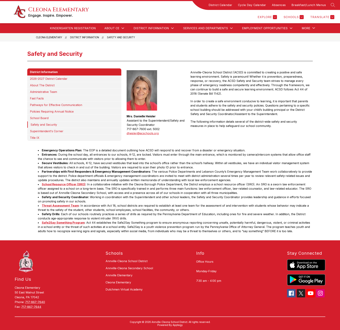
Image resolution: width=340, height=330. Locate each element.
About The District (42, 85)
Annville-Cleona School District (127, 261)
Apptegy (178, 324)
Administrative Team (43, 92)
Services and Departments (205, 28)
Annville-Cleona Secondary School (129, 268)
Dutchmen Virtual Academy (124, 289)
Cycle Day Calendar (252, 5)
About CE (111, 28)
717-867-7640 (35, 302)
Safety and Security (121, 37)
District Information (151, 28)
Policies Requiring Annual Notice (52, 111)
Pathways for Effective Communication (56, 105)
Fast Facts (37, 98)
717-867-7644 (31, 307)
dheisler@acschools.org (143, 133)
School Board (39, 118)
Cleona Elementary (49, 37)
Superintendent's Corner (46, 131)
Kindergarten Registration (73, 28)
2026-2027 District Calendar (48, 78)
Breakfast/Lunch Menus (308, 5)
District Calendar (220, 5)
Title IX (34, 137)
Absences (279, 5)
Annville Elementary (119, 275)
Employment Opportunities (265, 28)
